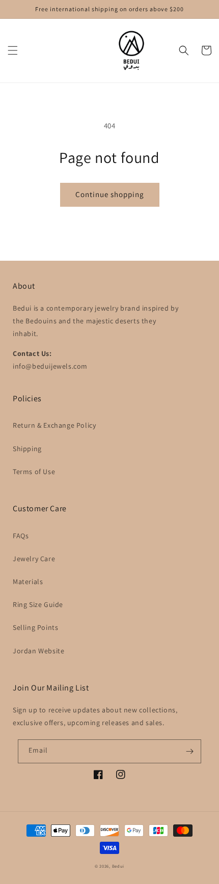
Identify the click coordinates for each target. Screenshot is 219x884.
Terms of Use (34, 471)
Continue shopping (109, 194)
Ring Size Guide (38, 604)
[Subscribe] (189, 751)
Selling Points (35, 627)
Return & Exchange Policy (54, 425)
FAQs (21, 535)
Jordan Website (38, 650)
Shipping (27, 448)
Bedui (118, 866)
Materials (28, 581)
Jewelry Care (34, 558)
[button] (13, 50)
